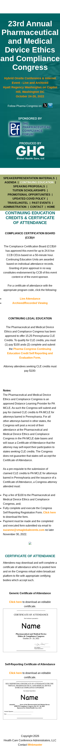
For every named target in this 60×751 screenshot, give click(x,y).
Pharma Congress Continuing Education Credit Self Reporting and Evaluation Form (30, 353)
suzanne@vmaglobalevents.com (23, 529)
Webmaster (35, 744)
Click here (49, 512)
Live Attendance (30, 298)
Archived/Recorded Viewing (30, 303)
